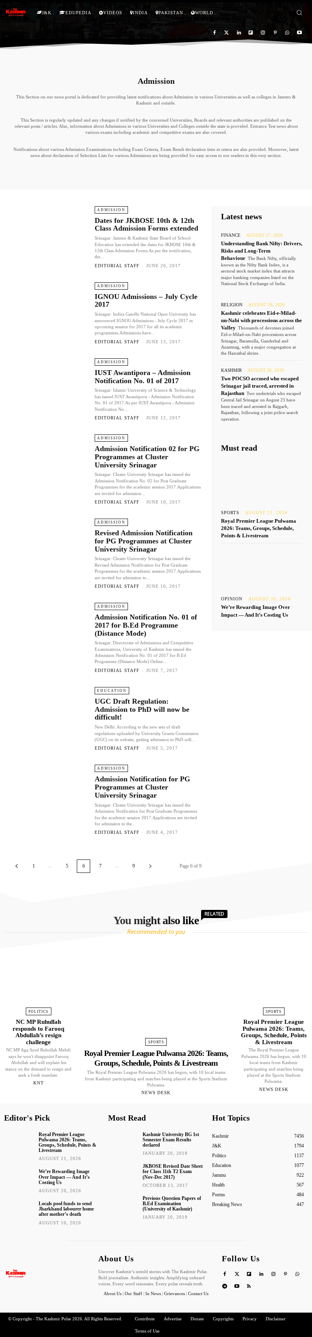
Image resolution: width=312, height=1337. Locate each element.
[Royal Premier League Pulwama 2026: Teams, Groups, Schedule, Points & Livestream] (261, 481)
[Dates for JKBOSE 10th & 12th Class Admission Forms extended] (48, 237)
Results (136, 172)
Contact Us (198, 1293)
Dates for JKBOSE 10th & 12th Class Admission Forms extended (146, 224)
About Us (113, 1293)
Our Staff (133, 1293)
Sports (230, 512)
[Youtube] (299, 33)
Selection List (208, 172)
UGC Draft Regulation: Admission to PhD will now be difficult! (142, 709)
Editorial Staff (117, 265)
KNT (38, 1082)
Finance (230, 235)
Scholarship (168, 172)
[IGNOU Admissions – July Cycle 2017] (48, 313)
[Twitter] (226, 33)
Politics (38, 1012)
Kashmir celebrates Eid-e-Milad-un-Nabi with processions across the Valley (261, 320)
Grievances (174, 1293)
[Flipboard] (251, 33)
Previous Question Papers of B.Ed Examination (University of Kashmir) (172, 1203)
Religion (232, 305)
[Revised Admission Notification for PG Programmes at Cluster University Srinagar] (48, 549)
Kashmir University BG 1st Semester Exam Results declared (171, 1140)
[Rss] (249, 1287)
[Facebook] (215, 33)
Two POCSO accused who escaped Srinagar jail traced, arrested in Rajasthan (260, 385)
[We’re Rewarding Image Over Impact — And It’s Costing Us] (261, 567)
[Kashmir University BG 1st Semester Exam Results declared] (122, 1141)
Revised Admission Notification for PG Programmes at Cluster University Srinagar (144, 541)
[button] (299, 12)
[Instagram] (263, 33)
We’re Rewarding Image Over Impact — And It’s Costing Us (64, 1177)
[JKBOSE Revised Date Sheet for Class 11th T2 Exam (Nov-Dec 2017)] (122, 1173)
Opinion (232, 599)
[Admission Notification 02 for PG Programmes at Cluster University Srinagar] (48, 465)
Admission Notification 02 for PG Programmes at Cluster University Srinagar (147, 457)
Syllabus (244, 172)
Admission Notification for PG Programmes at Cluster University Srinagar (142, 787)
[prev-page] (17, 866)
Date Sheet (67, 172)
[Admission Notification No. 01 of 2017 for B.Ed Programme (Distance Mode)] (48, 633)
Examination (104, 172)
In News (153, 1293)
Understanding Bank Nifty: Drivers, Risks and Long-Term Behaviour (261, 250)
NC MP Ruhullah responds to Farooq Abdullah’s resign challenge (38, 1032)
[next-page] (150, 866)
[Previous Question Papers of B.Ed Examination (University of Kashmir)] (122, 1205)
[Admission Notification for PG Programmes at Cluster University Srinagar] (48, 795)
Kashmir (231, 370)
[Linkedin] (239, 33)
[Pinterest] (275, 33)
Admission (111, 210)
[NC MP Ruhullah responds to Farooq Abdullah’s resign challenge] (38, 977)
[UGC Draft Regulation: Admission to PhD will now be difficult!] (48, 717)
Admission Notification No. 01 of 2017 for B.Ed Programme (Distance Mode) (146, 625)
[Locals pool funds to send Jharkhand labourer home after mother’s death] (18, 1210)
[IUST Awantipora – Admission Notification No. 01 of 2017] (48, 389)
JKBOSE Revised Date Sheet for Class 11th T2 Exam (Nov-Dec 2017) (173, 1171)
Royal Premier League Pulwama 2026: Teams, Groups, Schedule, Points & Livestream (258, 528)
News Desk (156, 1092)
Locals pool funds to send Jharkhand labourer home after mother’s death (66, 1209)
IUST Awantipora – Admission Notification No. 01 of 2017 (143, 377)
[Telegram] (225, 1287)
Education (112, 691)
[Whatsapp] (287, 33)
